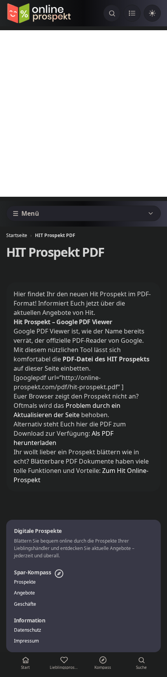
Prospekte (25, 582)
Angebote (24, 593)
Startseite (16, 235)
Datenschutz (27, 630)
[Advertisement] (83, 113)
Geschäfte (25, 604)
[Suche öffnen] (111, 13)
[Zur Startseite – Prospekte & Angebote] (38, 13)
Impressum (26, 641)
